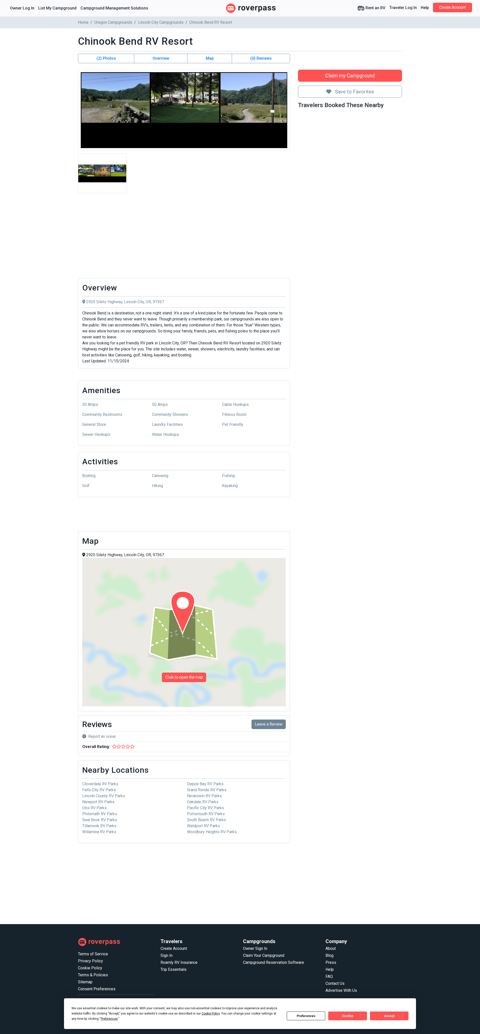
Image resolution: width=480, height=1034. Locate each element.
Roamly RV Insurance (179, 962)
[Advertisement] (184, 237)
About (331, 948)
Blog (330, 955)
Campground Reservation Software (273, 962)
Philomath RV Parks (99, 813)
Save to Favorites (354, 92)
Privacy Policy (90, 961)
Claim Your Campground (263, 955)
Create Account (452, 7)
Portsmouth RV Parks (206, 813)
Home (83, 22)
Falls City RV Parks (99, 789)
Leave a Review (268, 724)
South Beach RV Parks (206, 819)
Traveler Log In (403, 7)
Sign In (166, 955)
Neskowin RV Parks (204, 795)
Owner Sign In (255, 948)
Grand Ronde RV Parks (206, 789)
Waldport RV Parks (203, 825)
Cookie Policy (90, 968)
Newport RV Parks (98, 801)
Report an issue (102, 736)
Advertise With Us (341, 990)
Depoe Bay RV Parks (205, 783)
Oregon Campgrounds (113, 22)
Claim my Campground (350, 76)
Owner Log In (22, 8)
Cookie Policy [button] (211, 1013)
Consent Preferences (97, 989)
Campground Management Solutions (114, 8)
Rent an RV (374, 7)
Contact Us (335, 983)
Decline (347, 1016)
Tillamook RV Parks (99, 825)
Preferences (306, 1016)
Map (210, 58)
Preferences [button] (109, 1019)
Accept (389, 1016)
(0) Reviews (261, 58)
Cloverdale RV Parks (100, 783)
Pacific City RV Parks (205, 807)
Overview (160, 58)
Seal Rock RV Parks (99, 819)
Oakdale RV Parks (202, 801)
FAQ (329, 976)
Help (425, 7)
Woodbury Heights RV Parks (212, 831)
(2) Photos (106, 58)
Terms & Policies (93, 975)
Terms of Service (93, 954)
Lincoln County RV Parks (103, 795)
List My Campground (57, 8)
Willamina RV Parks (99, 831)
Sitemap (85, 982)
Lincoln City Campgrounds (161, 22)
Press (331, 962)
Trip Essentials (173, 969)
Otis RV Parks (94, 807)
